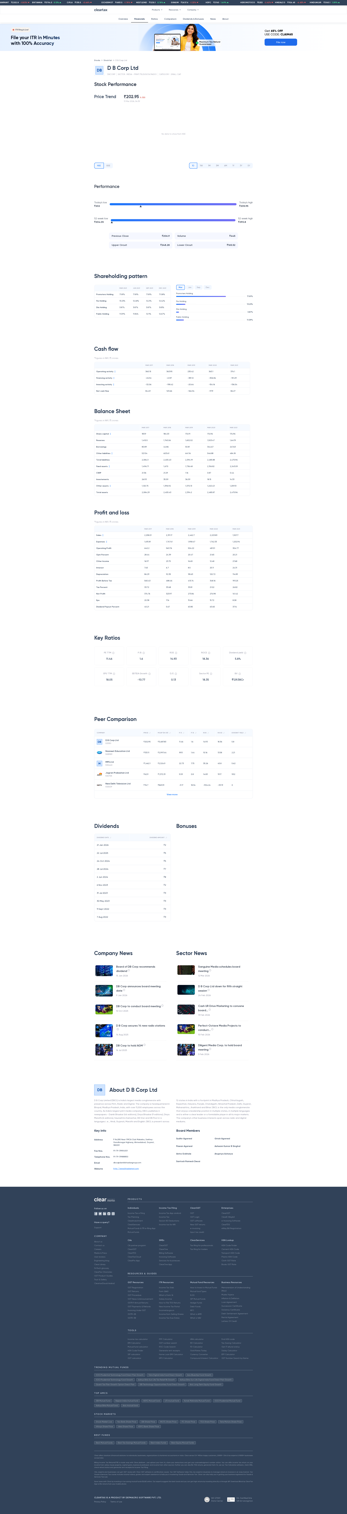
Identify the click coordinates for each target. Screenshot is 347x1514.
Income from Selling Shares (171, 1314)
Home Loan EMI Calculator (171, 1354)
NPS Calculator (166, 1358)
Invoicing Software (167, 1257)
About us (98, 1242)
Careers (97, 1249)
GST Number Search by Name (234, 1358)
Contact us (99, 1245)
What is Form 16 (166, 1295)
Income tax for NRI (167, 1224)
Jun (189, 287)
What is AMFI (196, 1314)
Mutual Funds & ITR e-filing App (141, 1228)
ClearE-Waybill (228, 1217)
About (225, 19)
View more (172, 794)
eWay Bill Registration (231, 1228)
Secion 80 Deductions (169, 1221)
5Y (249, 165)
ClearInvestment (135, 1221)
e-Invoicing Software (230, 1221)
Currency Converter (199, 1354)
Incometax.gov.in (166, 1310)
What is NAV (195, 1318)
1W (201, 165)
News (213, 19)
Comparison (170, 19)
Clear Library (99, 1264)
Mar (180, 287)
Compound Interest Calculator (204, 1358)
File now (280, 42)
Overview (123, 19)
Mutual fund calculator (138, 1347)
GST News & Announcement (140, 1299)
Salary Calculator (229, 1350)
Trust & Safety (100, 1279)
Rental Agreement (229, 1317)
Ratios (154, 19)
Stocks (97, 60)
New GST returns (197, 1224)
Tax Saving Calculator (231, 1343)
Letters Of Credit (229, 1321)
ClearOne (163, 1249)
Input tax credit (197, 1232)
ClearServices (134, 1224)
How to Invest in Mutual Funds (203, 1287)
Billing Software (166, 1253)
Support (98, 1227)
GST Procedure (134, 1295)
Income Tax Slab (166, 1287)
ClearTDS (225, 1224)
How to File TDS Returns (170, 1303)
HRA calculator (196, 1339)
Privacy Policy (100, 1502)
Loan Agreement (229, 1302)
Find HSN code (228, 1339)
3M (217, 165)
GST (192, 1213)
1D (193, 165)
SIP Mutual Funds (197, 1299)
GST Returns (133, 1291)
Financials (139, 19)
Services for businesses (169, 1260)
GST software (196, 1221)
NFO (192, 1310)
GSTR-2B (132, 1314)
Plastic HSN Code (229, 1257)
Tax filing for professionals (201, 1245)
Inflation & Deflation (230, 1298)
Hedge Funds (196, 1303)
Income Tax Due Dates (169, 1318)
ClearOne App (165, 1264)
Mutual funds (133, 1232)
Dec (207, 287)
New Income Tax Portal (169, 1306)
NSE (99, 165)
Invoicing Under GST (137, 1310)
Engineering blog (101, 1260)
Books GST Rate (228, 1264)
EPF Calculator (228, 1354)
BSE (108, 165)
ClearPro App (134, 1260)
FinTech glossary (101, 1268)
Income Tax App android (170, 1213)
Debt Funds (195, 1306)
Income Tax (164, 1217)
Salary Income (165, 1299)
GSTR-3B (132, 1318)
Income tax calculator (138, 1339)
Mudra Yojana (227, 1295)
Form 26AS (163, 1291)
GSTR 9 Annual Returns (138, 1303)
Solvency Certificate (230, 1310)
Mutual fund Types (198, 1291)
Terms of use (116, 1502)
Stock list (108, 60)
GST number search (168, 1343)
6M (225, 165)
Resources (173, 10)
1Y (233, 165)
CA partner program (137, 1245)
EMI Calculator (134, 1343)
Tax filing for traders (199, 1249)
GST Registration (135, 1287)
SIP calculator (134, 1354)
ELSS (192, 1295)
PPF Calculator (165, 1339)
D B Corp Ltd (121, 60)
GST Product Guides (103, 1276)
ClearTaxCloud (134, 1257)
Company (191, 10)
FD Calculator (196, 1347)
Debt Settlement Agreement (234, 1313)
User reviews (99, 1257)
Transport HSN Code (230, 1253)
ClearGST (225, 1213)
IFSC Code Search (167, 1347)
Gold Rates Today (198, 1350)
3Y (241, 165)
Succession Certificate (231, 1306)
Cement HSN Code (230, 1249)
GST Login (194, 1217)
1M (209, 165)
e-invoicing (195, 1228)
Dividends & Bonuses (193, 19)
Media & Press (100, 1253)
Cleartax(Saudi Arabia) (104, 1283)
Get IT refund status (230, 1347)
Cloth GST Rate (228, 1260)
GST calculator (134, 1358)
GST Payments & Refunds (139, 1306)
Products (156, 10)
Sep (198, 287)
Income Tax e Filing (136, 1213)
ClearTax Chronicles (103, 1272)
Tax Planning (133, 1217)
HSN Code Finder (229, 1245)
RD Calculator (196, 1343)
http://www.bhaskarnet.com (126, 1168)
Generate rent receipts (169, 1350)
